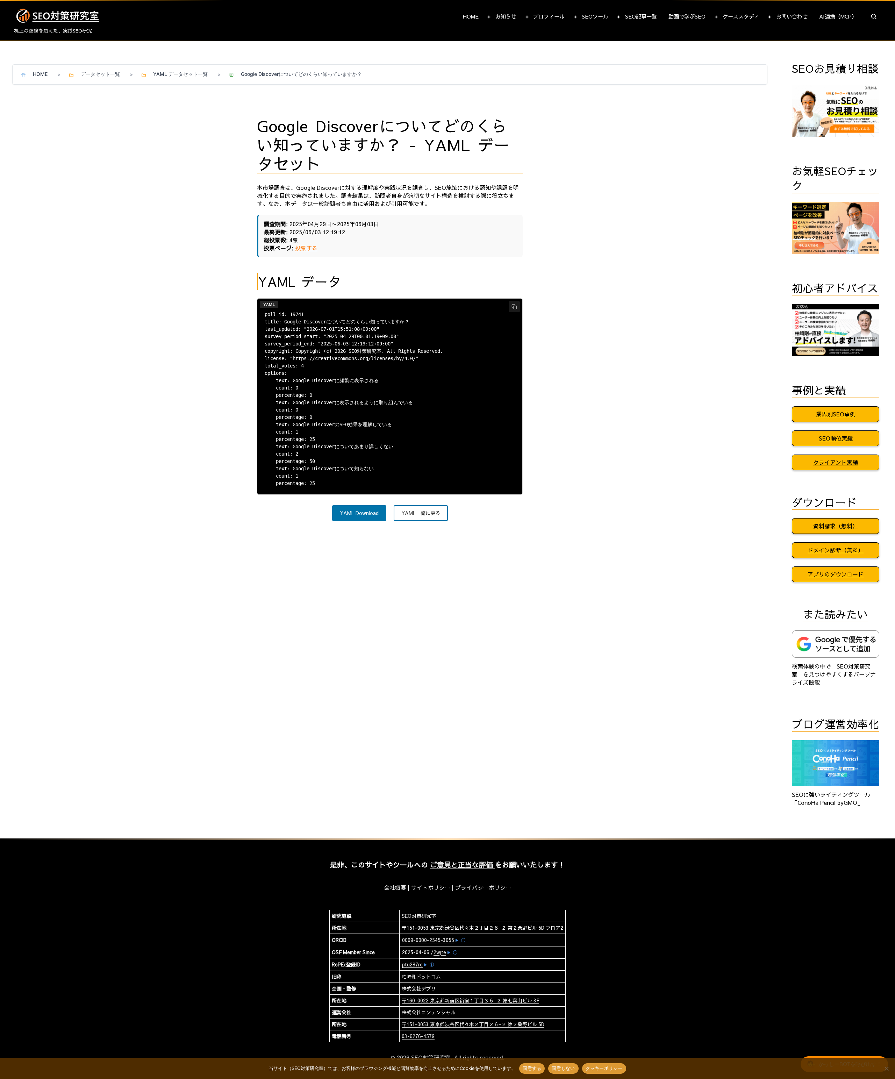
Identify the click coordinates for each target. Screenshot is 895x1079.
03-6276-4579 (418, 1035)
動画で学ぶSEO (687, 16)
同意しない (563, 1068)
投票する (306, 248)
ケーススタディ (741, 16)
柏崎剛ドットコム (421, 976)
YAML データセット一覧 (180, 74)
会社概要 (395, 887)
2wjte (440, 952)
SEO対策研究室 (419, 915)
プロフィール (549, 16)
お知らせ (505, 16)
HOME (471, 16)
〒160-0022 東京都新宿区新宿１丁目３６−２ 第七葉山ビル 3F (470, 1000)
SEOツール (595, 16)
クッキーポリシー (604, 1068)
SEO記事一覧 (641, 16)
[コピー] (514, 306)
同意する (532, 1068)
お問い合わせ (792, 16)
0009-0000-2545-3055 (428, 939)
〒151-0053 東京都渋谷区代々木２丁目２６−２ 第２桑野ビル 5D (473, 1024)
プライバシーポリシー (483, 887)
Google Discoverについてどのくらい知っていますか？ (301, 74)
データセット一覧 (100, 74)
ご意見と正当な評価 (462, 864)
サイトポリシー (430, 887)
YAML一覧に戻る (420, 512)
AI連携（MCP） (838, 16)
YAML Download (359, 512)
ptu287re (412, 964)
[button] (874, 17)
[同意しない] (886, 1068)
